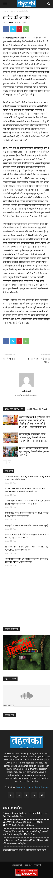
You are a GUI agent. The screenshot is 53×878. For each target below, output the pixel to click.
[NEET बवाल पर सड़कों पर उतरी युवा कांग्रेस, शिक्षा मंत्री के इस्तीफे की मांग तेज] (10, 452)
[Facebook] (6, 29)
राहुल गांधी (28, 865)
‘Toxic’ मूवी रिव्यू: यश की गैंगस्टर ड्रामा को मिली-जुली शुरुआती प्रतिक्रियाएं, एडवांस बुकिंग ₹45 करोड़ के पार (27, 502)
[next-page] (9, 462)
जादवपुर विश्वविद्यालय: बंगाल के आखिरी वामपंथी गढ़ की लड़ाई (26, 525)
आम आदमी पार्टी (17, 865)
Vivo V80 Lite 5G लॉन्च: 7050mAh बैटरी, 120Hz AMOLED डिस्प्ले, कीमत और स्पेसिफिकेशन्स (25, 490)
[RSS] (26, 795)
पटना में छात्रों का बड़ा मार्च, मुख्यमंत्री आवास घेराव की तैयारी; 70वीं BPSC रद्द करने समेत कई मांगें (26, 548)
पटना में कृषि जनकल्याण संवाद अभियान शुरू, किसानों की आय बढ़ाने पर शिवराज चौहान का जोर (33, 437)
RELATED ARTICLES (14, 409)
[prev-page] (5, 462)
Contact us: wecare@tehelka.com (32, 787)
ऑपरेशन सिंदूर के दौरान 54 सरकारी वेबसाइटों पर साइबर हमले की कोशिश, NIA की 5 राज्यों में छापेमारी (26, 560)
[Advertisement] (25, 599)
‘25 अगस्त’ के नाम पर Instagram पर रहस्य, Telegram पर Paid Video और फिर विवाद (27, 478)
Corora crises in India (19, 11)
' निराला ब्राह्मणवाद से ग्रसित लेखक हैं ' (38, 360)
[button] (5, 4)
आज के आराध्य (9, 358)
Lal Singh (9, 22)
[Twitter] (13, 29)
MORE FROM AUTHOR (37, 409)
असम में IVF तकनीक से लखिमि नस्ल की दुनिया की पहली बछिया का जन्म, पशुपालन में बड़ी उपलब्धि (27, 536)
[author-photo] (26, 387)
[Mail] (18, 795)
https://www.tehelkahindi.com (26, 395)
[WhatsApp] (26, 29)
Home (5, 11)
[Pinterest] (19, 29)
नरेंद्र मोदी (37, 865)
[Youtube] (42, 795)
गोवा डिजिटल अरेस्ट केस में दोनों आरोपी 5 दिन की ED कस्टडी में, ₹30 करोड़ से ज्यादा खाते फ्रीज (26, 514)
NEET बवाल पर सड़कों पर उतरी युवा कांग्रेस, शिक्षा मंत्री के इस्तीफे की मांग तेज (34, 451)
